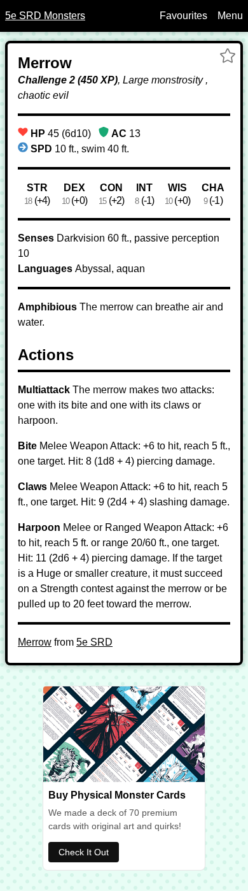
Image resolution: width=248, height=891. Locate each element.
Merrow (35, 642)
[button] (227, 57)
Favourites (183, 15)
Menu (230, 15)
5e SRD (94, 642)
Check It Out (84, 852)
